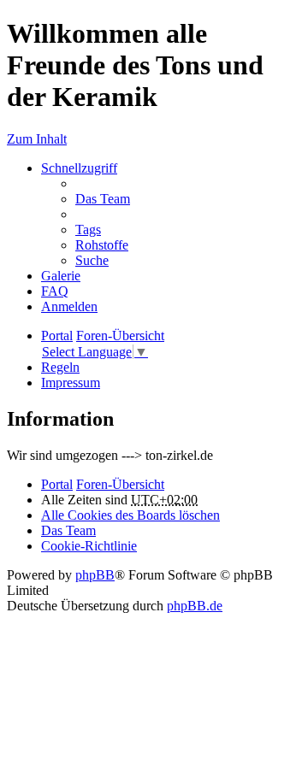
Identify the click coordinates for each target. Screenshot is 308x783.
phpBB (95, 575)
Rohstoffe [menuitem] (101, 245)
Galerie (60, 275)
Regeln (60, 367)
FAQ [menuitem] (54, 291)
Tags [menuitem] (88, 229)
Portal (57, 335)
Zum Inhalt (37, 139)
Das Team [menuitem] (102, 198)
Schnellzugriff (79, 168)
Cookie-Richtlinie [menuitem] (89, 546)
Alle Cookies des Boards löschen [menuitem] (130, 515)
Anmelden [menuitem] (69, 306)
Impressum (70, 382)
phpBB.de (194, 605)
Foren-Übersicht (120, 484)
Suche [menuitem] (92, 260)
